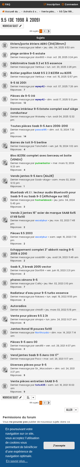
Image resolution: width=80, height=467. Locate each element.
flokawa (39, 296)
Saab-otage (42, 179)
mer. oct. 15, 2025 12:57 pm (62, 76)
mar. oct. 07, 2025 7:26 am (62, 86)
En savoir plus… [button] (17, 461)
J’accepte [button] (59, 445)
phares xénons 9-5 (24, 280)
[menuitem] (6, 4)
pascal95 (41, 129)
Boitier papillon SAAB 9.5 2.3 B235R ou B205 (40, 73)
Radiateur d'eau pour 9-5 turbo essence (39, 293)
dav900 (39, 57)
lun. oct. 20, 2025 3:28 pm (61, 67)
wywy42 (39, 86)
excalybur (41, 220)
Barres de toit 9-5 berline (28, 142)
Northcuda (42, 332)
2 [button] (44, 31)
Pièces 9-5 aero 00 (23, 342)
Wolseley (40, 116)
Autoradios (18, 306)
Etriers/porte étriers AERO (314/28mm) (38, 44)
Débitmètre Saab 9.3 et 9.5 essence (36, 63)
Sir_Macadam (43, 368)
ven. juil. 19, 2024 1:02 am (63, 146)
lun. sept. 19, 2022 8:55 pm (62, 296)
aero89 (39, 345)
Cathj (38, 283)
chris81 (39, 309)
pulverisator (42, 163)
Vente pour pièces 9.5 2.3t (29, 316)
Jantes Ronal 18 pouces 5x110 (31, 329)
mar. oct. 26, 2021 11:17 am (58, 358)
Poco (38, 358)
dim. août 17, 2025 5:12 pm (62, 99)
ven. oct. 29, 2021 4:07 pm (60, 345)
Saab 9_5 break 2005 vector (30, 267)
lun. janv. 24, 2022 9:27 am (61, 319)
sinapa (39, 319)
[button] (49, 31)
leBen (38, 47)
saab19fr (40, 257)
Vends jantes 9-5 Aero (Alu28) (32, 176)
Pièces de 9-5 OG (22, 96)
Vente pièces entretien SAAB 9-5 (34, 381)
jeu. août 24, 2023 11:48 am (63, 257)
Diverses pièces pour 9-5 (28, 365)
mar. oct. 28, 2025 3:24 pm (62, 57)
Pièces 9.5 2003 (21, 233)
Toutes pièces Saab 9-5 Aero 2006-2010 (39, 126)
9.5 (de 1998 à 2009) (20, 20)
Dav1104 (39, 270)
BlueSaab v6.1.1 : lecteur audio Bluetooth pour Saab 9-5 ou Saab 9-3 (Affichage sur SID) (43, 194)
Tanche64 (41, 146)
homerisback (43, 200)
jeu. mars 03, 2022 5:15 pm (61, 309)
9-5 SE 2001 (18, 83)
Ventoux (39, 67)
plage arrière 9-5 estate (27, 53)
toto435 (40, 385)
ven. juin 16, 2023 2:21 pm (61, 270)
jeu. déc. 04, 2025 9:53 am (59, 47)
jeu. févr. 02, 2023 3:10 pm (58, 283)
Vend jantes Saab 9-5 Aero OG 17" (34, 355)
